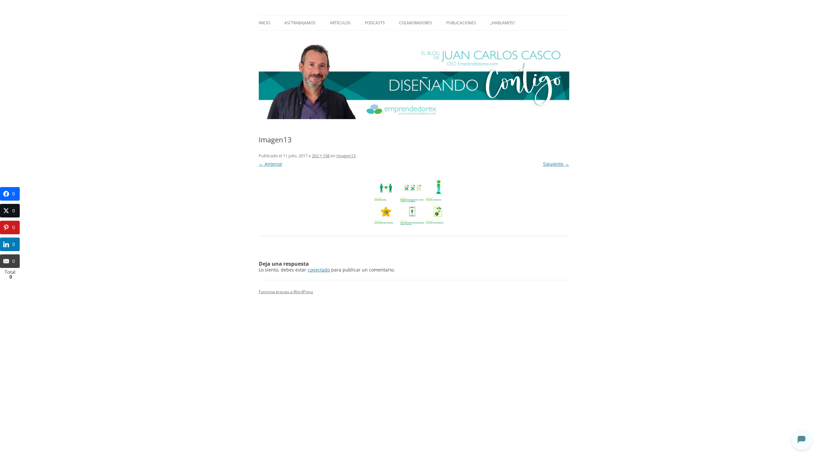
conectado (319, 270)
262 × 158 (321, 156)
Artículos (340, 23)
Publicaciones (461, 23)
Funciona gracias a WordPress (286, 291)
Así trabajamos (300, 23)
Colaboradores (415, 23)
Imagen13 (345, 156)
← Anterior (270, 164)
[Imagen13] (414, 201)
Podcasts (375, 23)
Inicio (264, 23)
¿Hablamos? (502, 23)
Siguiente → (556, 164)
